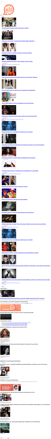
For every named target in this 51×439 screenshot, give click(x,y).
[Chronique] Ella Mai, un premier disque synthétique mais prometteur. (19, 157)
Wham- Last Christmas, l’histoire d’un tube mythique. (15, 199)
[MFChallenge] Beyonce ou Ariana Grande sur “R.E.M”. (15, 186)
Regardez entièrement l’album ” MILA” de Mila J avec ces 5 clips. (17, 61)
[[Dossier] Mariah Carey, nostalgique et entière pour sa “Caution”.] (9, 130)
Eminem (10, 282)
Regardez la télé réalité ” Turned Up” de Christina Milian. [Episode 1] (18, 41)
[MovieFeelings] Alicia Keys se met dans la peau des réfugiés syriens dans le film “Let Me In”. (22, 298)
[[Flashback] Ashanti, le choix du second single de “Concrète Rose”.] (9, 210)
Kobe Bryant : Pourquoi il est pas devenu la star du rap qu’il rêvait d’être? (19, 116)
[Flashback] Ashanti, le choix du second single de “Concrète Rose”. (18, 212)
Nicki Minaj (7, 282)
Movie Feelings (4, 17)
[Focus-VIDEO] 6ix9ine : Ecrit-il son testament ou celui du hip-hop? (18, 103)
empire (8, 64)
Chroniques (3, 120)
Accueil (3, 16)
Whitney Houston (4, 64)
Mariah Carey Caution (17, 173)
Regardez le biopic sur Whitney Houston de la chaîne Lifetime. (17, 52)
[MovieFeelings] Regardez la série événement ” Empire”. (15, 28)
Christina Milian (13, 64)
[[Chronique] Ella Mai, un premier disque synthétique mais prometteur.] (9, 156)
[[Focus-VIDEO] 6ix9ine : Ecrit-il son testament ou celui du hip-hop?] (9, 101)
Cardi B (13, 282)
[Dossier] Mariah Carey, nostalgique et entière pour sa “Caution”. (17, 131)
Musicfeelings (4, 362)
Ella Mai (11, 173)
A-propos (4, 284)
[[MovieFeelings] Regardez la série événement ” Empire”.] (9, 26)
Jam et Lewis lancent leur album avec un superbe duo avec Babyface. (18, 90)
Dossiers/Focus (4, 228)
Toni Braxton (8, 173)
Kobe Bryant (4, 119)
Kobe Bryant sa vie (8, 119)
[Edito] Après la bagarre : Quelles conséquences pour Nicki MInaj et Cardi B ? (20, 252)
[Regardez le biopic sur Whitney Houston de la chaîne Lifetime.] (9, 51)
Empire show (18, 64)
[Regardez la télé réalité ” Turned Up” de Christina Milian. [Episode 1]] (7, 39)
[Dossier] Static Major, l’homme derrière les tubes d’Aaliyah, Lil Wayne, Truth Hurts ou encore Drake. (26, 279)
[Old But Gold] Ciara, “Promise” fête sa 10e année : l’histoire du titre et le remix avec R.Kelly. (24, 224)
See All (3, 65)
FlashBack (3, 175)
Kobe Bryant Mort (14, 119)
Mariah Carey (4, 173)
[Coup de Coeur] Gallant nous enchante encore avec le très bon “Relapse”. (20, 77)
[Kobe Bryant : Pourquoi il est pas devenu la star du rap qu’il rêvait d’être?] (9, 114)
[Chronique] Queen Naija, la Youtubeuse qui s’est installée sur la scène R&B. (20, 170)
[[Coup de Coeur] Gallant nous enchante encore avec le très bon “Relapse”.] (9, 75)
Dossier (13, 173)
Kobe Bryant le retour (20, 119)
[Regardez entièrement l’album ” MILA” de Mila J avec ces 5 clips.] (9, 59)
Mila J (10, 64)
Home (3, 286)
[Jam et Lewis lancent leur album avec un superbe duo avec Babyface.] (9, 88)
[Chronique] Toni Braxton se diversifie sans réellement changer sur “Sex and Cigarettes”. (23, 144)
